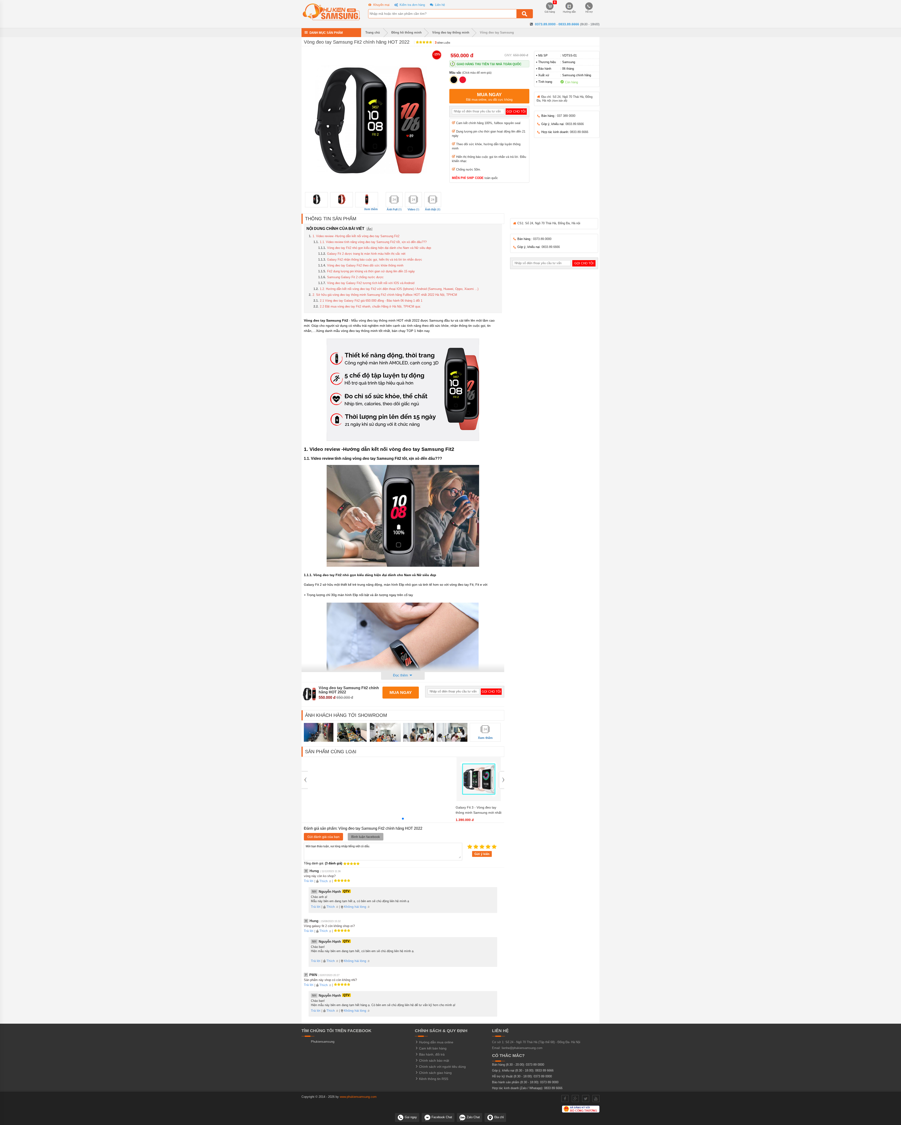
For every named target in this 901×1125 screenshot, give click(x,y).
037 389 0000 (566, 116)
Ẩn (369, 229)
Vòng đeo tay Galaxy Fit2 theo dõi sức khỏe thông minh (365, 265)
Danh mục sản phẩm (326, 32)
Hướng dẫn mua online (435, 1042)
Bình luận (442, 43)
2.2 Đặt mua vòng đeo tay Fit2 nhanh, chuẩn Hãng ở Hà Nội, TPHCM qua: (370, 306)
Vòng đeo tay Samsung (497, 32)
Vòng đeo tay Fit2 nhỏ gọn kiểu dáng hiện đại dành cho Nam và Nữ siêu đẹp (379, 248)
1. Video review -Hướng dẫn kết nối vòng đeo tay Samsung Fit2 (356, 236)
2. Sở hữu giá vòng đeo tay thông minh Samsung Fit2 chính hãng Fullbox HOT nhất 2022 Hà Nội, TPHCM (385, 294)
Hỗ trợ (589, 11)
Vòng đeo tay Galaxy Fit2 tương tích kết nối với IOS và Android (370, 283)
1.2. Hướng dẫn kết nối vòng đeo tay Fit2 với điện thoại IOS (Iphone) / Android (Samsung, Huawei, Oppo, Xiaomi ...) (399, 289)
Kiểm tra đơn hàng (412, 5)
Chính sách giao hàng (435, 1073)
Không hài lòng (355, 906)
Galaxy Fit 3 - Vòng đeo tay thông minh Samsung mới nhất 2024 (478, 813)
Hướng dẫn (569, 11)
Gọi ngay (410, 1117)
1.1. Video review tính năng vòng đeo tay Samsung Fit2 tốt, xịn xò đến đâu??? (373, 242)
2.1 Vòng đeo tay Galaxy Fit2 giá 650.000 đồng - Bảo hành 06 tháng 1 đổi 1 (371, 300)
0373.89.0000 (545, 24)
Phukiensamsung (322, 1041)
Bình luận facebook (365, 837)
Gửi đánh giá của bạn (323, 837)
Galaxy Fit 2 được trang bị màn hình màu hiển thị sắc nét (366, 253)
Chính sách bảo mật (433, 1060)
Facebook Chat (441, 1117)
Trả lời (308, 881)
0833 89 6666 (544, 1070)
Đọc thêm (401, 675)
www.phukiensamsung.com (358, 1096)
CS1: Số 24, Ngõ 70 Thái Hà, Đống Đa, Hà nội (548, 223)
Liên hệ (439, 5)
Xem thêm (371, 209)
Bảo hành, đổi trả (431, 1054)
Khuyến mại (380, 5)
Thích (323, 881)
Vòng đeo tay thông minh (450, 32)
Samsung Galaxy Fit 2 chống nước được (355, 277)
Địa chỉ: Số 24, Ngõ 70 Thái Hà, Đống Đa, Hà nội (564, 99)
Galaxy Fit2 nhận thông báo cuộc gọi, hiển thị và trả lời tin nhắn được (374, 259)
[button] (403, 819)
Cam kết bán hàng (432, 1048)
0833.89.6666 (568, 24)
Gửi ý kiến (481, 854)
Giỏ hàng (550, 7)
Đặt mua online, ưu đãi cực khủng (489, 96)
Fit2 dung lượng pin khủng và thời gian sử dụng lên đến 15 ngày (371, 271)
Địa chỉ (498, 1117)
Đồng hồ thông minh (406, 32)
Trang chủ (372, 32)
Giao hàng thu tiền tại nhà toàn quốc (489, 64)
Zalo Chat (473, 1117)
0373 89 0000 (535, 1064)
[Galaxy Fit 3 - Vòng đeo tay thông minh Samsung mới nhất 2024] (478, 800)
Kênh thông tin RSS (433, 1079)
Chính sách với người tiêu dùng (442, 1066)
